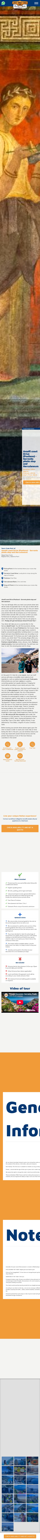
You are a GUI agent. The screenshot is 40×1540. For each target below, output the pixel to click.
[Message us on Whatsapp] (3, 3)
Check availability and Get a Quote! (20, 828)
